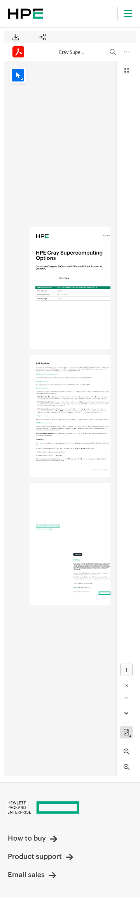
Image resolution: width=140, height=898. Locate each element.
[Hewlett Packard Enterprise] (25, 13)
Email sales (26, 874)
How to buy (27, 838)
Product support (35, 856)
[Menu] (128, 13)
